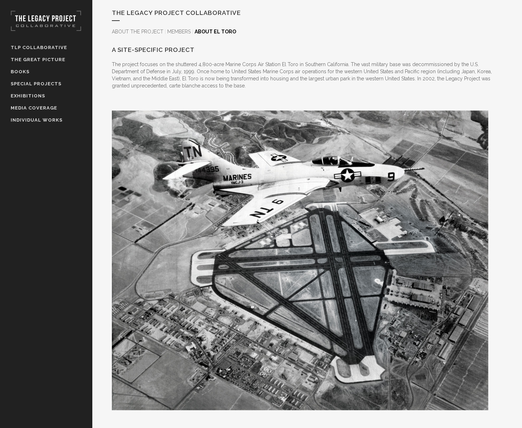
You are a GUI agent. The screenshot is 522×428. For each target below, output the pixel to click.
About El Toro (215, 31)
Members (179, 31)
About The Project (137, 31)
